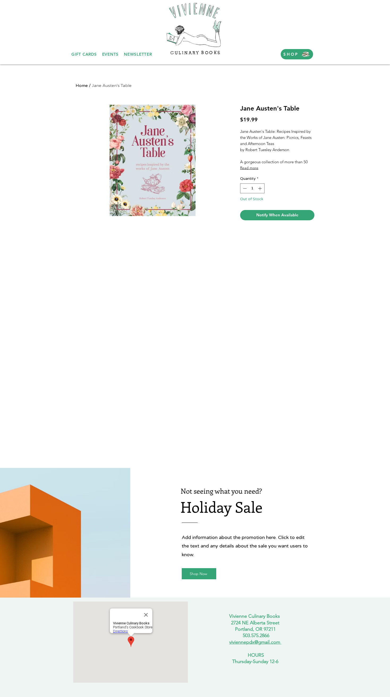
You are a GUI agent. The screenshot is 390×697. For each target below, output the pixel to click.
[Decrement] (244, 188)
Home (82, 85)
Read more (249, 167)
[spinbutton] (252, 188)
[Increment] (260, 188)
